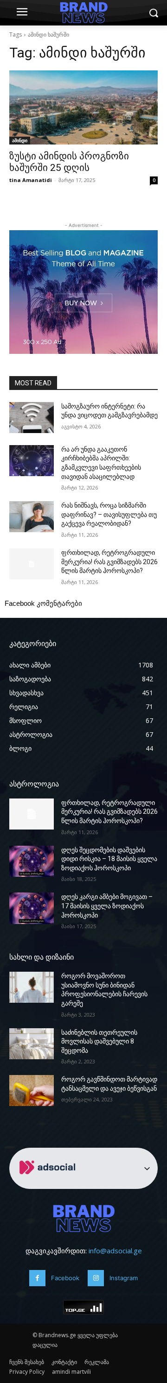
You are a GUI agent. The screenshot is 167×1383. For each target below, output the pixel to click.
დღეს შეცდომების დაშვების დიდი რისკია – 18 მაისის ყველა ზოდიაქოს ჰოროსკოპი (109, 859)
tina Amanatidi (30, 179)
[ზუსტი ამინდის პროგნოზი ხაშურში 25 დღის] (83, 107)
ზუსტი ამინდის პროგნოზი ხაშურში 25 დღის (69, 162)
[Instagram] (96, 1278)
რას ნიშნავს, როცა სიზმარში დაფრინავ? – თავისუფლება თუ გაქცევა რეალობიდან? (109, 514)
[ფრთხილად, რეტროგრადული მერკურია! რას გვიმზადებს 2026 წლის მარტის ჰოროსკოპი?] (31, 563)
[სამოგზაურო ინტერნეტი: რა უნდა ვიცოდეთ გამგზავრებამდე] (31, 417)
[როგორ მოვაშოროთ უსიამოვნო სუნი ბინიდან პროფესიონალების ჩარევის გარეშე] (31, 987)
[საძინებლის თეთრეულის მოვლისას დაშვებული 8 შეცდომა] (31, 1043)
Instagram (123, 1278)
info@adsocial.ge (115, 1250)
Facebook (65, 1278)
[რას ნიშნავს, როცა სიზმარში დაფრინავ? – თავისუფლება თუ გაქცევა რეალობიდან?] (31, 516)
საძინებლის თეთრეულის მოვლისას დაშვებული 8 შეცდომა (99, 1041)
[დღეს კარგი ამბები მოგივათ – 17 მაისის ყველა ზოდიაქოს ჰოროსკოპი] (31, 908)
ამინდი (19, 140)
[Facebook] (37, 1278)
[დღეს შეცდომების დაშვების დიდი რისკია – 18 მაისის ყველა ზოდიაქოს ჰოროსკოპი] (31, 861)
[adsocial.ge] (49, 1184)
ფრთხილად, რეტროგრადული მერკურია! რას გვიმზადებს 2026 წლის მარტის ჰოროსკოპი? (109, 561)
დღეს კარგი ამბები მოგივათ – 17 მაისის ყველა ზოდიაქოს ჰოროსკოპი (107, 905)
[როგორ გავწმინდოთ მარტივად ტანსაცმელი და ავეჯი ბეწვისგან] (31, 1090)
